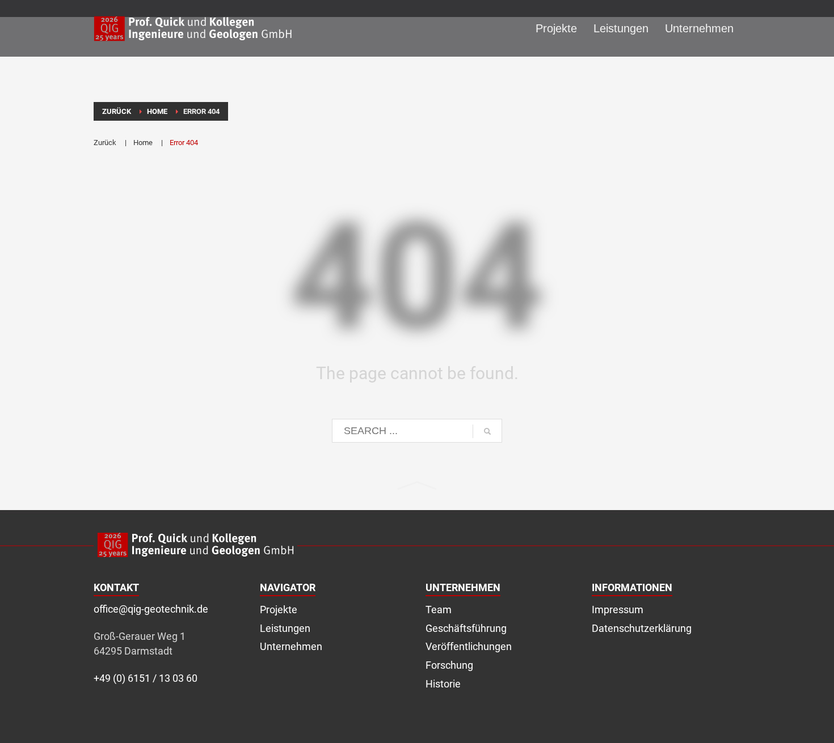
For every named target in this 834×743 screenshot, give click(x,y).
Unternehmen (291, 646)
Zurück (105, 142)
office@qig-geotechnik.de (151, 609)
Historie (443, 684)
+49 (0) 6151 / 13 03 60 (145, 678)
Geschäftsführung (466, 628)
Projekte (278, 609)
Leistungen (285, 628)
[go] (487, 431)
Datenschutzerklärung (642, 628)
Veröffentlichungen (469, 646)
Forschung (449, 665)
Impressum (617, 609)
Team (439, 609)
